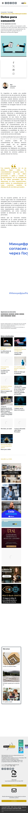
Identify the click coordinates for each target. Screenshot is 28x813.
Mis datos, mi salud (6, 429)
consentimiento (8, 315)
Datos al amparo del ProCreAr (6, 392)
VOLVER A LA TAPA (6, 459)
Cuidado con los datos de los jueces (19, 409)
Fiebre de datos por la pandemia (19, 372)
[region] (14, 614)
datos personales (4, 314)
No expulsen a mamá (7, 701)
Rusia (2, 315)
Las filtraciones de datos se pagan (6, 352)
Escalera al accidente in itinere (9, 666)
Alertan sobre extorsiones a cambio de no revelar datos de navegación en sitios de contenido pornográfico (20, 390)
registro (16, 314)
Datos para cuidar (6, 449)
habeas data (11, 314)
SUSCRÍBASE (14, 801)
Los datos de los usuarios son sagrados (5, 371)
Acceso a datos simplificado (18, 353)
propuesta (22, 314)
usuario (13, 315)
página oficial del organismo (10, 139)
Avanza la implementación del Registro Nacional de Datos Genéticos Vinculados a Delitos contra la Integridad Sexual (6, 411)
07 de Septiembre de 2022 (8, 24)
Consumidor (4, 12)
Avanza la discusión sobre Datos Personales (19, 430)
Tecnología (10, 12)
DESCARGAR (14, 785)
